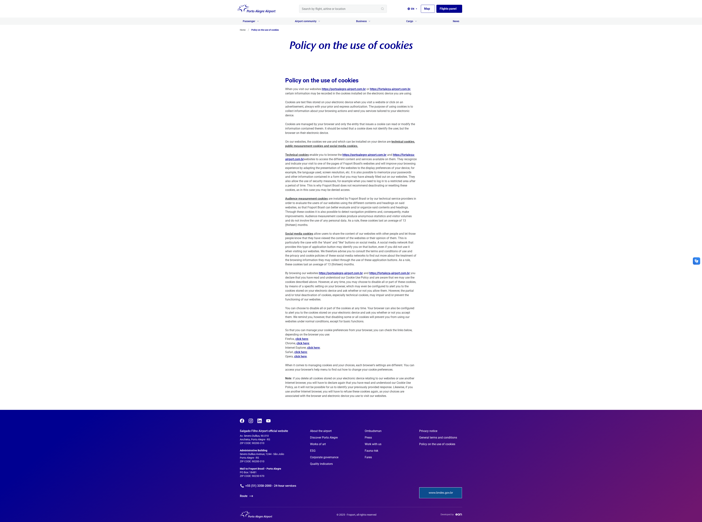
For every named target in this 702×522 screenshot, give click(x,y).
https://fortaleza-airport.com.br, (390, 89)
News (456, 21)
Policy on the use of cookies (437, 444)
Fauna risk (371, 450)
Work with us (373, 444)
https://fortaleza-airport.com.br (389, 273)
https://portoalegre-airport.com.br (344, 89)
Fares (368, 457)
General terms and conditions (438, 437)
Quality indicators (321, 464)
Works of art (318, 444)
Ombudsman (373, 431)
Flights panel (448, 8)
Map (427, 8)
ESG (313, 450)
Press (368, 437)
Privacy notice (428, 431)
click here (301, 339)
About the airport (321, 431)
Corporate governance (324, 457)
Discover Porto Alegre (324, 437)
